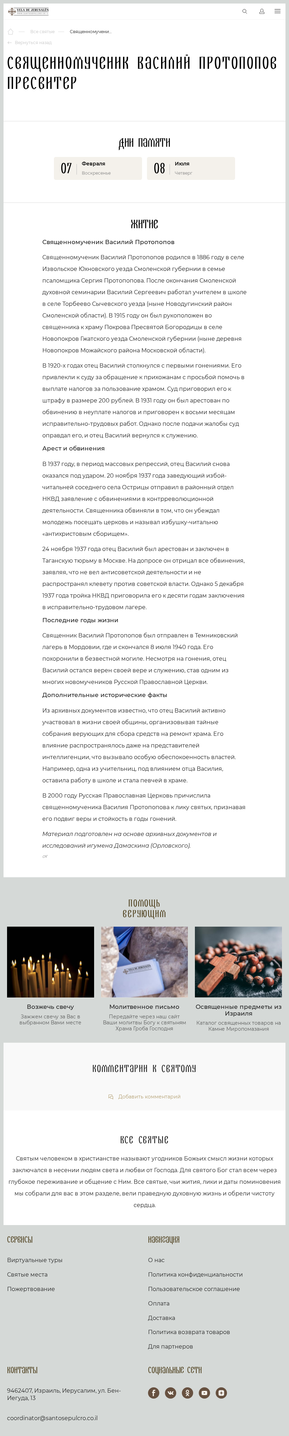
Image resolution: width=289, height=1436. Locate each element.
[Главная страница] (11, 32)
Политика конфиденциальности (195, 1274)
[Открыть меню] (277, 11)
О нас (156, 1260)
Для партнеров (170, 1346)
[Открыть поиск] (245, 12)
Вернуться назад (33, 42)
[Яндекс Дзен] (221, 1393)
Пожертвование (31, 1289)
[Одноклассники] (187, 1393)
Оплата (159, 1303)
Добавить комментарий (149, 1097)
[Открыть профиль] (262, 12)
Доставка (161, 1318)
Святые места (27, 1274)
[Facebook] (153, 1393)
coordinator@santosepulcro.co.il (52, 1418)
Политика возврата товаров (189, 1332)
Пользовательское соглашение (194, 1289)
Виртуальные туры (35, 1260)
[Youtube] (204, 1393)
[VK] (170, 1393)
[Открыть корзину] (230, 12)
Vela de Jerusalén (28, 12)
